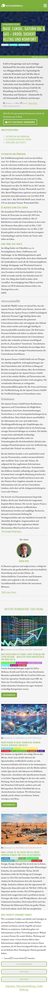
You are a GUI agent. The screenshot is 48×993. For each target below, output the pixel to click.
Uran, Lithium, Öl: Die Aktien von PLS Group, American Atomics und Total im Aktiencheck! (21, 853)
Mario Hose (32, 103)
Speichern (24, 972)
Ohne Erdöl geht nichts (16, 142)
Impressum (10, 985)
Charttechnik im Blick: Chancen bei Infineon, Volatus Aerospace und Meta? (21, 744)
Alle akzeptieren (24, 964)
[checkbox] (2, 958)
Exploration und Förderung (17, 136)
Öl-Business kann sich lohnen (18, 139)
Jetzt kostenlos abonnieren (21, 122)
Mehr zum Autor (9, 592)
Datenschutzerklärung (25, 985)
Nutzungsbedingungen (11, 531)
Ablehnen (24, 979)
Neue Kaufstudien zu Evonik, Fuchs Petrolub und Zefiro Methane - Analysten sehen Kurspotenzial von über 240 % (23, 657)
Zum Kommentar (9, 695)
